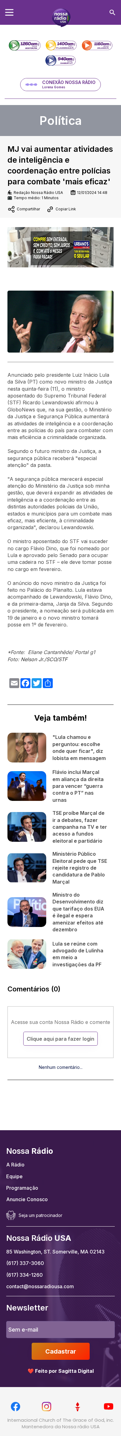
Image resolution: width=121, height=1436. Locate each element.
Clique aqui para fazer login (60, 1039)
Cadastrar (60, 1351)
